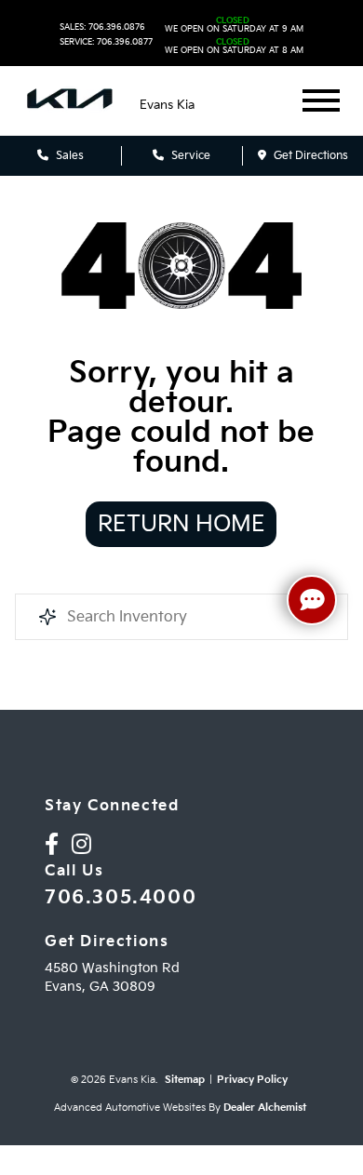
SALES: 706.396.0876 (102, 27)
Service (189, 156)
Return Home (181, 524)
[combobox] (182, 617)
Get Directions (309, 156)
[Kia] (69, 100)
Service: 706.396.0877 (106, 42)
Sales (68, 156)
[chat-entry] (312, 600)
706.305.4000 (120, 897)
